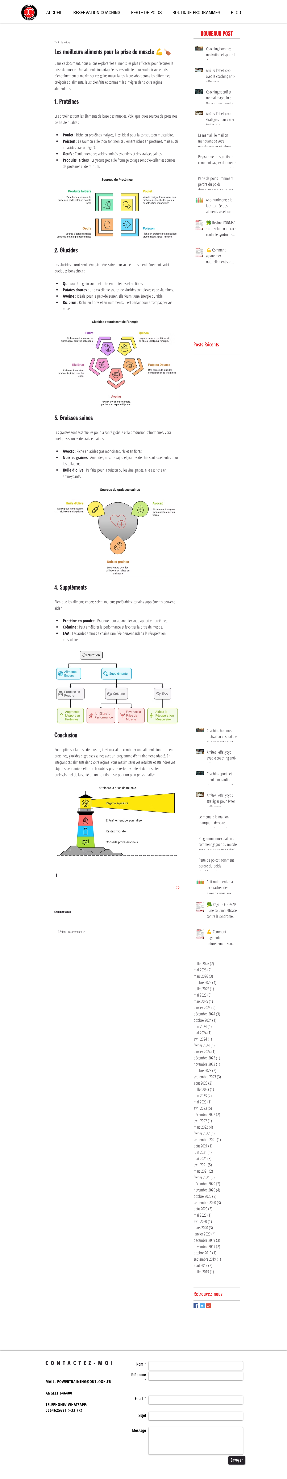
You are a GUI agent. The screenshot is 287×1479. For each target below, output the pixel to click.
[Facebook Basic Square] (196, 1305)
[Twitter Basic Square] (202, 1305)
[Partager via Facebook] (56, 875)
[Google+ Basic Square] (208, 1305)
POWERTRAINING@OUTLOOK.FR (84, 1381)
